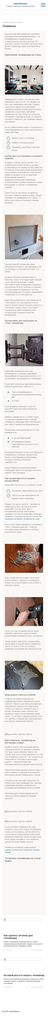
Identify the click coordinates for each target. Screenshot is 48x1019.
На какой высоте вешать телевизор (24, 975)
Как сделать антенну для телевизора (18, 936)
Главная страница (8, 22)
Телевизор (8, 950)
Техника (19, 22)
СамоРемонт (20, 3)
